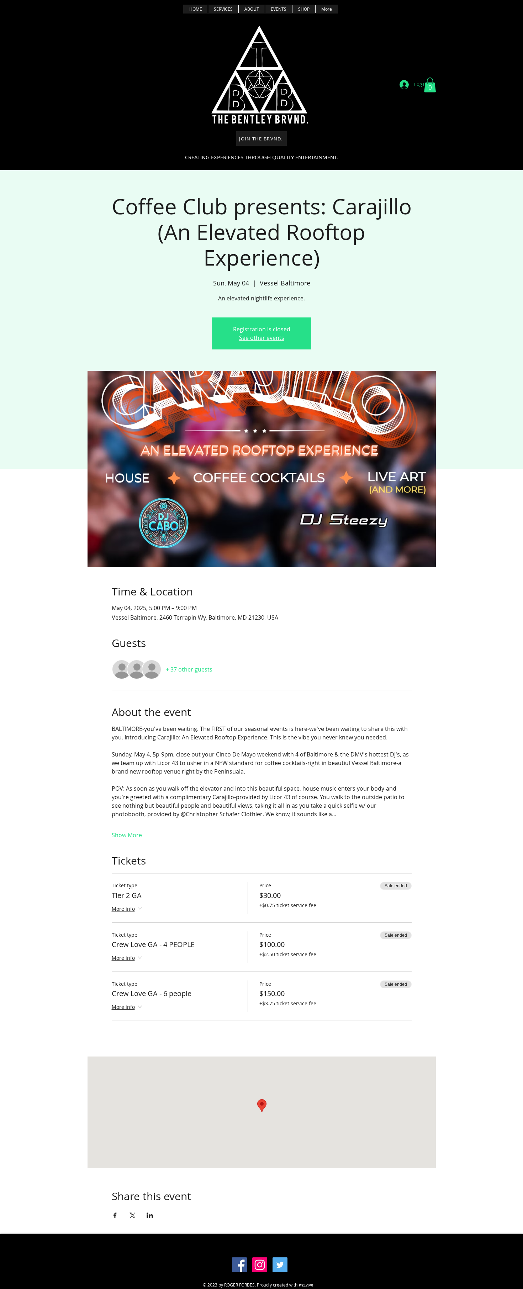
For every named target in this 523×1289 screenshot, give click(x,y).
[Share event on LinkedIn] (150, 1215)
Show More (127, 835)
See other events (261, 338)
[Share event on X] (132, 1215)
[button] (430, 84)
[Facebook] (239, 1264)
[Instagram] (259, 1264)
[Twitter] (280, 1264)
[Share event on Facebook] (115, 1215)
